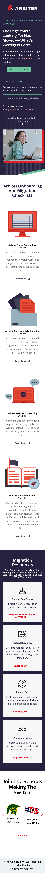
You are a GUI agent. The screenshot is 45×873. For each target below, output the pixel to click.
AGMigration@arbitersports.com (18, 109)
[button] (3, 814)
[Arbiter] (22, 7)
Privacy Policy (22, 869)
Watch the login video (21, 58)
